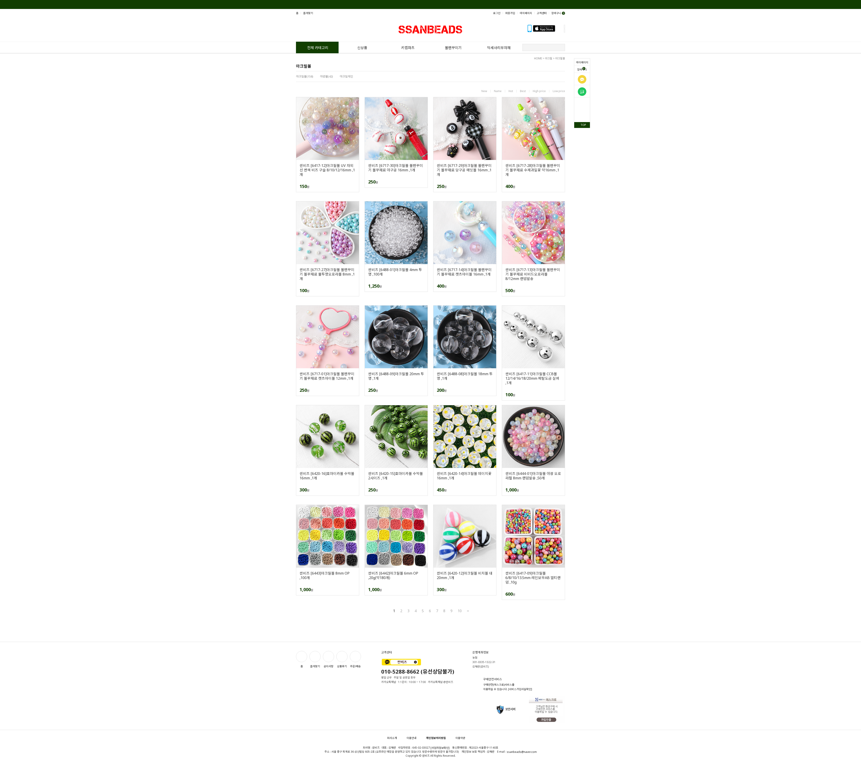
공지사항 (328, 666)
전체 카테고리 (317, 47)
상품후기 (342, 666)
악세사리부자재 (499, 47)
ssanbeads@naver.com (522, 752)
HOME (538, 58)
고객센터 (542, 13)
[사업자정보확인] (440, 748)
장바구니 (582, 69)
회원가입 (510, 13)
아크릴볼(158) (304, 76)
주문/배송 (355, 666)
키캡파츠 (408, 47)
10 (460, 611)
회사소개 (392, 738)
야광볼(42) (326, 76)
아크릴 (548, 58)
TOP (583, 125)
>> (467, 611)
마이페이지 (582, 62)
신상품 (362, 47)
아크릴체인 (346, 76)
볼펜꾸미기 (453, 47)
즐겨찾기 (308, 13)
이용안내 (411, 738)
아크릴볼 (560, 58)
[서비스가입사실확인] (520, 689)
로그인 (496, 13)
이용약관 (460, 738)
